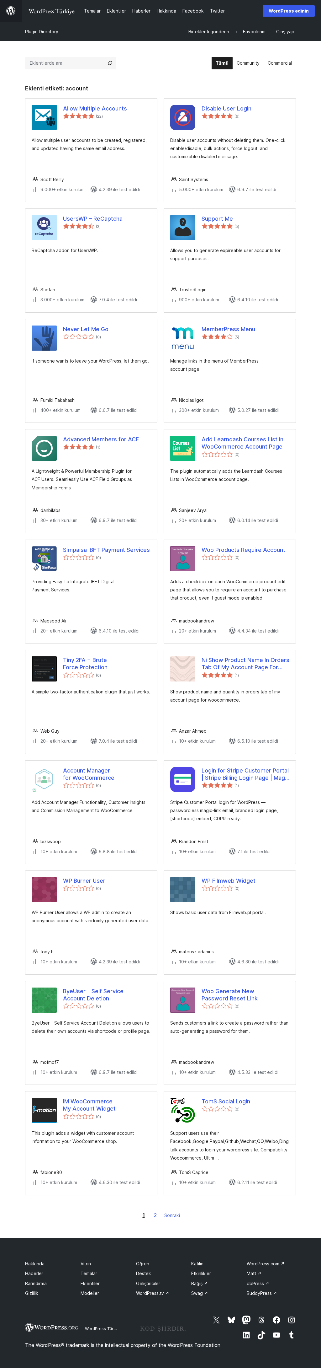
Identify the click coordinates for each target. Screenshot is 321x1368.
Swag (199, 1293)
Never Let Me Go (85, 329)
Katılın (197, 1263)
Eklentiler (90, 1283)
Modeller (90, 1293)
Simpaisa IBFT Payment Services (106, 550)
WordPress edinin (289, 10)
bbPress (258, 1283)
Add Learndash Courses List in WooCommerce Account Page (242, 443)
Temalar (89, 1273)
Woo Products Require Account (243, 550)
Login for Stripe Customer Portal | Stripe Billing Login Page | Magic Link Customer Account (245, 774)
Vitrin (86, 1263)
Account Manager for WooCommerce (88, 774)
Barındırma (36, 1283)
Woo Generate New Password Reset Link (230, 995)
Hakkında (35, 1263)
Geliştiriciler (148, 1283)
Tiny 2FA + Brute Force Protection (85, 664)
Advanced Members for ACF (101, 439)
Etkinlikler (201, 1273)
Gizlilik (31, 1293)
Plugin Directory (41, 31)
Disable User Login (226, 108)
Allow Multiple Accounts (95, 108)
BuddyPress (262, 1293)
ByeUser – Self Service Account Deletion (93, 995)
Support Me (217, 218)
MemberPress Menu (228, 329)
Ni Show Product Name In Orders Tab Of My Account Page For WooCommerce (245, 664)
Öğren (142, 1263)
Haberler (34, 1273)
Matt (254, 1273)
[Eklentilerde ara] (110, 63)
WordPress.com (266, 1263)
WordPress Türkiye (103, 1328)
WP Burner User (84, 880)
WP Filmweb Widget (228, 880)
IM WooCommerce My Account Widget (89, 1105)
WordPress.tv (152, 1293)
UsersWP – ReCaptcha (93, 218)
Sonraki (172, 1215)
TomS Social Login (226, 1101)
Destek (143, 1273)
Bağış (199, 1283)
